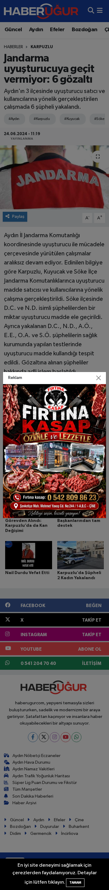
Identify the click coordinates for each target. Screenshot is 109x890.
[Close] (99, 378)
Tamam (75, 882)
